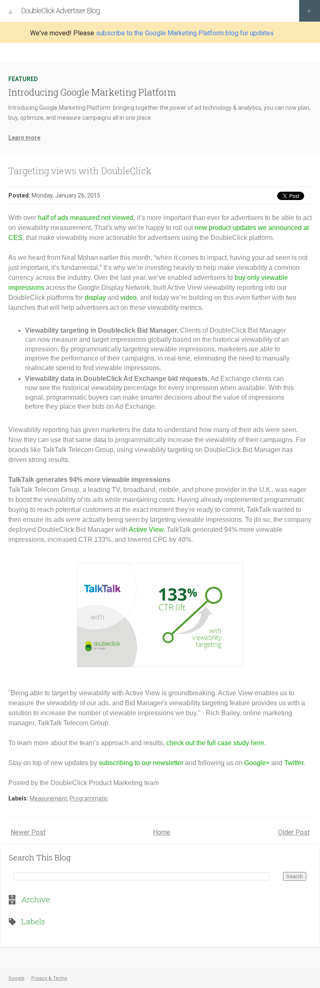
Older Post (294, 832)
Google (16, 978)
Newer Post (27, 832)
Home (161, 832)
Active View (146, 529)
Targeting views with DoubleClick (80, 171)
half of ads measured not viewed (85, 217)
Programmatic (89, 798)
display (95, 297)
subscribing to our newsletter (141, 762)
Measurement (48, 798)
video (128, 297)
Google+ (257, 762)
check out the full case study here (215, 742)
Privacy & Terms (49, 978)
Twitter (293, 762)
